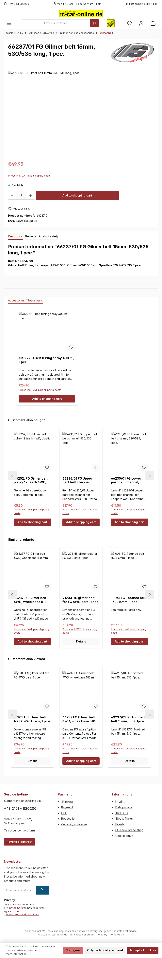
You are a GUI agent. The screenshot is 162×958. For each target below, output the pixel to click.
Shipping (67, 801)
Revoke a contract (19, 841)
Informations (122, 794)
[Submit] (42, 890)
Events (119, 824)
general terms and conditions (21, 914)
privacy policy (12, 907)
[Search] (94, 23)
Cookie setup (124, 835)
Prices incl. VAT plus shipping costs (29, 175)
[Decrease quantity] (12, 195)
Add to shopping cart (77, 195)
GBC (64, 813)
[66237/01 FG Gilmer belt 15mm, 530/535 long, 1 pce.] (81, 113)
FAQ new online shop (129, 830)
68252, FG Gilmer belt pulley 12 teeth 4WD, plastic (31, 481)
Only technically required (105, 950)
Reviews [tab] (31, 236)
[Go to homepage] (81, 13)
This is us (121, 813)
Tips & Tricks (124, 818)
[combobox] (56, 23)
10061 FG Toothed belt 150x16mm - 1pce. (128, 600)
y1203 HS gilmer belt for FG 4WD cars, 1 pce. (80, 600)
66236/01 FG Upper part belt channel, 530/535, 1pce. (77, 481)
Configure (73, 950)
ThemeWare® (116, 934)
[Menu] (9, 23)
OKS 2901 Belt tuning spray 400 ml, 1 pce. (46, 360)
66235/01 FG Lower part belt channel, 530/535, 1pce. (126, 481)
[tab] (15, 236)
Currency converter (74, 824)
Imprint (119, 801)
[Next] (149, 475)
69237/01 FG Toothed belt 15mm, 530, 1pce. (128, 719)
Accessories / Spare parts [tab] (25, 300)
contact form (26, 830)
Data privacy (123, 807)
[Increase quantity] (30, 195)
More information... (17, 953)
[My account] (141, 23)
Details (81, 641)
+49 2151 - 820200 (20, 808)
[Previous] (12, 475)
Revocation (68, 818)
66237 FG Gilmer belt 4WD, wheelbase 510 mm (30, 600)
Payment (65, 794)
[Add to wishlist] (71, 347)
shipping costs (62, 931)
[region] (81, 113)
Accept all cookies (143, 950)
